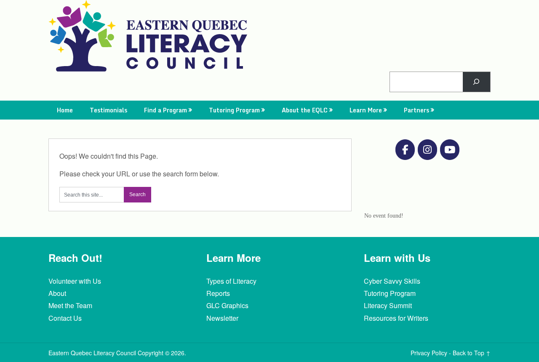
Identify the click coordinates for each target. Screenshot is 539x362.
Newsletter (222, 318)
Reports (218, 293)
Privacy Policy (429, 353)
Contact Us (65, 318)
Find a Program (165, 110)
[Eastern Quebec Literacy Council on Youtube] (449, 149)
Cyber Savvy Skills (392, 281)
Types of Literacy (231, 281)
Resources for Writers (396, 318)
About (57, 293)
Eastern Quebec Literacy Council (92, 353)
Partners (416, 110)
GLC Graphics (227, 305)
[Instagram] (427, 149)
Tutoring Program (234, 110)
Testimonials (108, 110)
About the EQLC (305, 110)
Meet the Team (70, 305)
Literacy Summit (388, 305)
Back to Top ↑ (472, 353)
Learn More (366, 110)
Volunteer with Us (74, 281)
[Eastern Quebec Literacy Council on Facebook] (405, 149)
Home (65, 110)
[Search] (476, 82)
